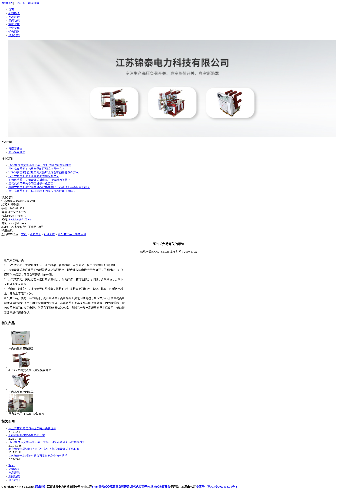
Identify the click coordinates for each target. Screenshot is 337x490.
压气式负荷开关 (140, 486)
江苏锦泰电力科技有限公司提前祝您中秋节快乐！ (39, 455)
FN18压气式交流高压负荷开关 (111, 486)
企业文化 (14, 27)
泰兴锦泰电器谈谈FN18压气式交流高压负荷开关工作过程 (44, 448)
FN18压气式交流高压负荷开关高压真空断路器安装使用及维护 (46, 442)
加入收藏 (33, 3)
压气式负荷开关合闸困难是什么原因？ (32, 183)
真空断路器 (15, 148)
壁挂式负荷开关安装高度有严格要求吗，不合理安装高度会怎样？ (49, 187)
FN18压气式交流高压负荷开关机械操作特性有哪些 (39, 165)
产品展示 (14, 16)
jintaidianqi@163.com (20, 219)
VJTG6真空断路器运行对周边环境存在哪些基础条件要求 (43, 172)
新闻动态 (14, 20)
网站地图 (7, 3)
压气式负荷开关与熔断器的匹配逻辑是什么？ (36, 168)
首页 (11, 9)
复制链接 (39, 486)
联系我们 (14, 35)
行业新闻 (49, 234)
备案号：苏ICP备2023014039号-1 (216, 486)
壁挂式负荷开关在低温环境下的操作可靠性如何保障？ (42, 190)
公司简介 (14, 13)
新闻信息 (35, 234)
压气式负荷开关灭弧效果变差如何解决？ (33, 176)
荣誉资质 (14, 24)
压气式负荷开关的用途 (72, 234)
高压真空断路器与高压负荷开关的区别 (32, 428)
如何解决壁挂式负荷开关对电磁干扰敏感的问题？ (39, 179)
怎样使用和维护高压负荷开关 (26, 435)
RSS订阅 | (21, 3)
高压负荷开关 (16, 152)
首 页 (11, 465)
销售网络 (14, 31)
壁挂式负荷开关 (160, 486)
